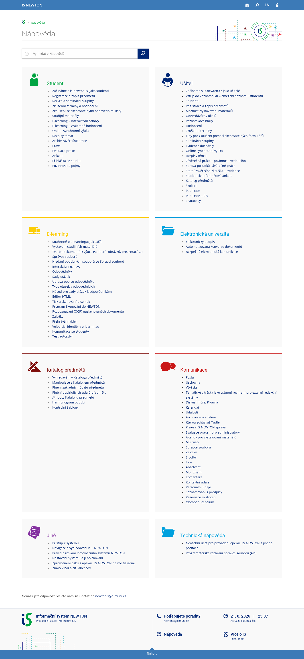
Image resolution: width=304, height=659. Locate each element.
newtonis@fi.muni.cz (110, 596)
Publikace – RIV (197, 196)
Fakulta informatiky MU (62, 620)
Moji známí (194, 472)
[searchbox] (84, 53)
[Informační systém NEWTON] (24, 22)
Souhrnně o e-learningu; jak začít (77, 241)
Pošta (190, 377)
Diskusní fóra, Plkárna (202, 402)
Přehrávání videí (64, 321)
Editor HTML (61, 296)
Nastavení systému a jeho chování (77, 558)
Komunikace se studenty (70, 331)
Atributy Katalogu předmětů (73, 397)
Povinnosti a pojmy (66, 166)
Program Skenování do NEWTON (76, 306)
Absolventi (193, 467)
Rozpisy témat (62, 136)
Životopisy (193, 201)
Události (192, 412)
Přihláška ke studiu (66, 161)
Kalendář (192, 407)
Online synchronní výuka (70, 131)
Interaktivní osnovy (66, 266)
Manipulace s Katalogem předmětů (78, 382)
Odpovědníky (62, 271)
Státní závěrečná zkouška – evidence (213, 171)
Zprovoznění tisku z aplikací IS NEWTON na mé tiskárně (93, 563)
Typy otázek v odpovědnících (73, 286)
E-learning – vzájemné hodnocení (77, 126)
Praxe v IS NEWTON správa (206, 427)
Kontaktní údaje (197, 482)
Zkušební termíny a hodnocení (75, 106)
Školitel (191, 186)
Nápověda (38, 22)
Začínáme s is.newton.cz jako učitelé (213, 91)
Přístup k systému (65, 543)
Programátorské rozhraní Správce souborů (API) (221, 553)
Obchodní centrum (200, 502)
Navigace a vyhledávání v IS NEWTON (80, 548)
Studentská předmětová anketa (209, 176)
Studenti (192, 101)
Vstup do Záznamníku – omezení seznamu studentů (224, 96)
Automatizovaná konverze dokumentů (214, 246)
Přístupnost (237, 639)
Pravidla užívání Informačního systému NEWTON (88, 553)
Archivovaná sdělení (201, 417)
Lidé (189, 462)
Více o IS (238, 634)
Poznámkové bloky (199, 121)
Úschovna (193, 382)
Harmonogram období (68, 402)
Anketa (57, 155)
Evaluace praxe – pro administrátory (213, 432)
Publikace (193, 190)
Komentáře (194, 477)
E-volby (191, 457)
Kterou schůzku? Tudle (203, 422)
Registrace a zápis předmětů (73, 96)
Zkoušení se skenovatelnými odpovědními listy (86, 111)
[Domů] (247, 5)
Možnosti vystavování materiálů (209, 111)
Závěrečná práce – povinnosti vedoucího (216, 161)
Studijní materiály (65, 116)
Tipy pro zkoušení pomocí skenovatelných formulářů (225, 136)
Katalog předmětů (199, 180)
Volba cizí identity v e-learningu (75, 326)
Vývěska (191, 387)
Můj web (192, 442)
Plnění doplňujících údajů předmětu (79, 392)
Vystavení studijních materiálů (74, 246)
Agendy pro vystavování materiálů (211, 437)
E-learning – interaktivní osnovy (75, 121)
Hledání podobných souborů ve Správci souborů (88, 261)
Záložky (57, 316)
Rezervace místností (201, 497)
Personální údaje (198, 487)
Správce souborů (64, 256)
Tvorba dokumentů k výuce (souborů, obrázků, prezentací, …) (97, 252)
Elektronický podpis (200, 241)
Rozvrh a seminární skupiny (73, 101)
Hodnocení (194, 126)
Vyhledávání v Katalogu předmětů (77, 377)
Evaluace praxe (63, 151)
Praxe (56, 146)
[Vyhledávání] (257, 5)
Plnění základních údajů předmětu (78, 387)
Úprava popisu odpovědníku (73, 281)
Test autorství (62, 336)
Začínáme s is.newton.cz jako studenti (80, 91)
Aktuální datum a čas (243, 620)
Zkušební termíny (199, 131)
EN (267, 4)
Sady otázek (61, 276)
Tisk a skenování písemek (71, 301)
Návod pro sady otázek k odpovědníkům (82, 291)
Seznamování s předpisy (204, 492)
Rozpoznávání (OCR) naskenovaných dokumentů (88, 311)
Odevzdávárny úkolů (201, 116)
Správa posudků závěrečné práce (210, 166)
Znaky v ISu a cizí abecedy (71, 568)
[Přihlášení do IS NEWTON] (277, 5)
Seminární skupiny (200, 141)
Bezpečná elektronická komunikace (212, 252)
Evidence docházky (200, 146)
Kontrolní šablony (65, 407)
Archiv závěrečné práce (69, 141)
